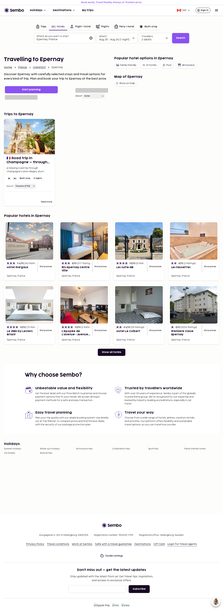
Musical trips (46, 453)
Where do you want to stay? (53, 36)
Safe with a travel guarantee (113, 544)
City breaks (9, 453)
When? (103, 36)
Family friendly (128, 65)
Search (180, 38)
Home (8, 67)
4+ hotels (151, 65)
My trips (88, 10)
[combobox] (62, 39)
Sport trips (153, 449)
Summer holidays (12, 449)
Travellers (147, 36)
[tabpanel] (111, 38)
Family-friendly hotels (195, 449)
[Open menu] (216, 10)
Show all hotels (111, 352)
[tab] (41, 26)
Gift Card (159, 544)
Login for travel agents (182, 544)
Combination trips (121, 449)
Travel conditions (58, 544)
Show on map (127, 83)
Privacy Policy (35, 544)
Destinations (62, 10)
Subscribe (139, 589)
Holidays (36, 10)
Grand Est (39, 67)
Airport (78, 96)
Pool (168, 65)
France (22, 67)
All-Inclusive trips (84, 449)
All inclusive (188, 65)
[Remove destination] (91, 38)
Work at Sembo (82, 544)
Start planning (31, 90)
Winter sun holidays (50, 449)
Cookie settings (114, 555)
